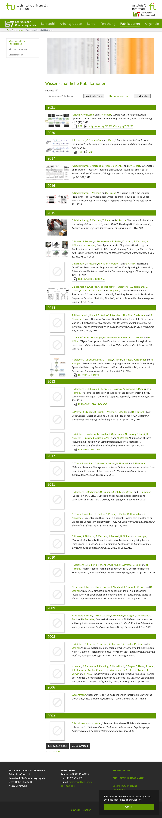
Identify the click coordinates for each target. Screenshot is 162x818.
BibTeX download (57, 745)
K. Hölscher (140, 359)
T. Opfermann (116, 434)
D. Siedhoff (103, 315)
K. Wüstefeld (87, 114)
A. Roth (76, 114)
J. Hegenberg (103, 564)
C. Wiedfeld (140, 315)
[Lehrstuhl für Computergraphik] (144, 13)
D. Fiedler (100, 514)
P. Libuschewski (80, 315)
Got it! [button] (128, 806)
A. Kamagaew (127, 388)
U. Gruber (105, 491)
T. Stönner (140, 670)
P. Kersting (103, 666)
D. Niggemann (114, 670)
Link (90, 151)
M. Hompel (89, 245)
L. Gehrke (92, 286)
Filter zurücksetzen (118, 96)
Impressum (119, 789)
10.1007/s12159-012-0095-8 (92, 404)
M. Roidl (137, 564)
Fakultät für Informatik (128, 778)
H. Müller (128, 315)
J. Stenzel (118, 165)
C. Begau (130, 666)
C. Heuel (140, 666)
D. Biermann (89, 666)
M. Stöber (128, 670)
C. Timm (117, 359)
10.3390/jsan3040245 (88, 375)
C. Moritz (101, 670)
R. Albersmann (137, 286)
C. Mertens (95, 165)
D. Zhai (87, 673)
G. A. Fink (130, 263)
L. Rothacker (78, 263)
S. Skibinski (91, 388)
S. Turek (141, 434)
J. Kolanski (78, 670)
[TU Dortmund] (26, 6)
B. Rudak (116, 241)
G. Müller (103, 263)
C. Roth (99, 437)
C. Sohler (138, 337)
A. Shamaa (114, 644)
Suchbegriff (51, 90)
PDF (79, 126)
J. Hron (97, 587)
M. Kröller (90, 670)
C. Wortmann (79, 694)
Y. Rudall (107, 220)
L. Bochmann (79, 286)
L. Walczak (90, 434)
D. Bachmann (92, 491)
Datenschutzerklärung (125, 785)
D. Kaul (93, 315)
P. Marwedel (139, 463)
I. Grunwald (88, 437)
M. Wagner (122, 437)
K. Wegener (113, 290)
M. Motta (97, 290)
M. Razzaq (130, 434)
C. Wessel (128, 491)
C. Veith (108, 437)
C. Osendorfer (93, 140)
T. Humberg (144, 491)
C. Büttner (102, 644)
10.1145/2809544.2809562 (91, 278)
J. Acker (106, 587)
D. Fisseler (91, 263)
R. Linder (138, 644)
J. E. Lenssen (78, 140)
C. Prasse (107, 165)
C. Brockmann (79, 723)
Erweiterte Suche (94, 96)
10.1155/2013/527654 (88, 449)
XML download (80, 745)
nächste (56, 751)
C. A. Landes (127, 644)
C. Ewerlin (90, 644)
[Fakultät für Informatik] (144, 6)
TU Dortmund (121, 770)
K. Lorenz (127, 241)
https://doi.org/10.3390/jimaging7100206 (110, 126)
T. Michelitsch (117, 666)
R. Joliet (150, 666)
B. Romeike (88, 619)
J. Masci (110, 140)
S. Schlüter (116, 491)
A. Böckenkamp (80, 165)
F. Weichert (105, 114)
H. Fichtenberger (93, 337)
